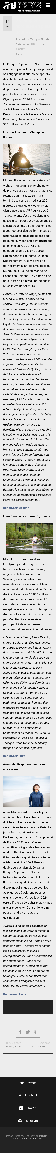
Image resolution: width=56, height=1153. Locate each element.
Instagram (31, 1120)
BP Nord (36, 44)
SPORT (20, 49)
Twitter (31, 1083)
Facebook (31, 1095)
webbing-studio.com (33, 1139)
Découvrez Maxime (16, 508)
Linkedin (31, 1108)
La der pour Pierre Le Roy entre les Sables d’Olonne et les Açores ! (42, 1045)
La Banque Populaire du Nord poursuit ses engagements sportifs (17, 1045)
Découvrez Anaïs (14, 994)
